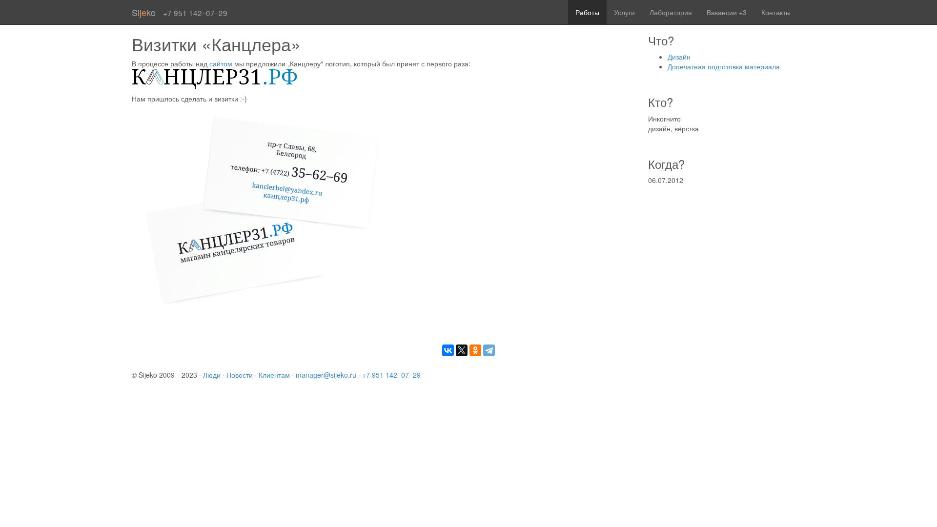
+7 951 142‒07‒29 (391, 375)
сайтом (220, 63)
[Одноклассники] (475, 350)
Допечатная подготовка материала (724, 66)
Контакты (776, 12)
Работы (587, 12)
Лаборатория (671, 12)
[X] (462, 350)
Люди (212, 375)
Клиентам (274, 375)
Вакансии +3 (727, 12)
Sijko (144, 12)
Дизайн (679, 56)
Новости (239, 375)
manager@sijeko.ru (326, 375)
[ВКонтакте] (448, 350)
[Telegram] (489, 350)
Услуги (624, 12)
